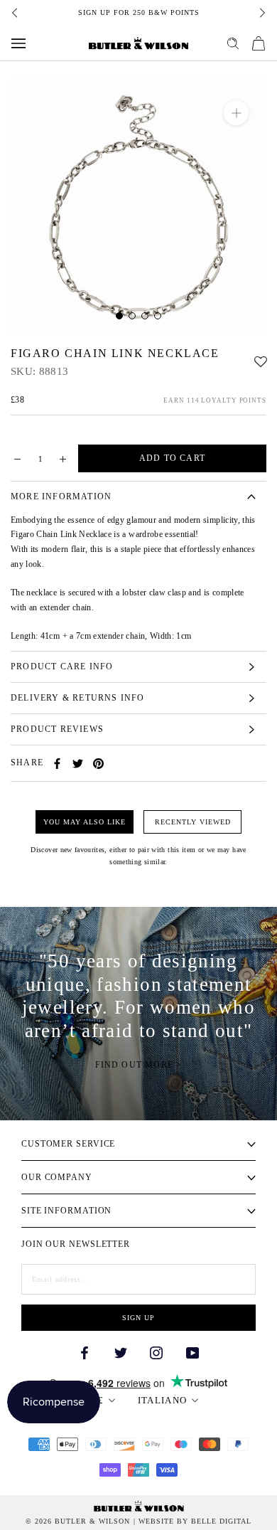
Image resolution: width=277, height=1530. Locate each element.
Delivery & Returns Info (78, 698)
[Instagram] (156, 1352)
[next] (261, 13)
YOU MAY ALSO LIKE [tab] (84, 822)
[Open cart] (258, 43)
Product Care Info (62, 666)
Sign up (138, 1318)
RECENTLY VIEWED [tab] (193, 822)
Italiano (162, 1400)
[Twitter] (77, 763)
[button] (261, 358)
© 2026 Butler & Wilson (78, 1521)
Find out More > (139, 1065)
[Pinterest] (98, 763)
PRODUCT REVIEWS (57, 729)
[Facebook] (57, 763)
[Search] (233, 43)
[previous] (16, 13)
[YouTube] (192, 1352)
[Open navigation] (18, 43)
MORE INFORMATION (61, 496)
